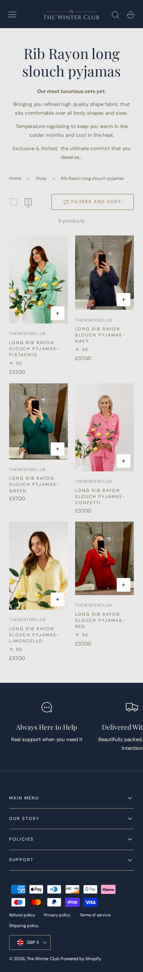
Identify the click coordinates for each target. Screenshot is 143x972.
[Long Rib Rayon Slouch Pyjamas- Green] (38, 421)
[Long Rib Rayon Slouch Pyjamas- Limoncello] (38, 566)
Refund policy (22, 915)
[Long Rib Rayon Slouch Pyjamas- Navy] (104, 272)
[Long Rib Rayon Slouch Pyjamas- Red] (104, 558)
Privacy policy (57, 915)
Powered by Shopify (81, 959)
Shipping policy (24, 925)
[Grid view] (13, 202)
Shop (41, 178)
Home (15, 178)
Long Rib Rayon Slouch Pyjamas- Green (34, 484)
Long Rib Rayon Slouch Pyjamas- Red (100, 620)
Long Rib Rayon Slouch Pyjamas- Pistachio (34, 348)
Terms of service (95, 915)
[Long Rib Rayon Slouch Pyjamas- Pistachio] (38, 279)
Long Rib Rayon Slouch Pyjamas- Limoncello (34, 635)
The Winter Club (44, 959)
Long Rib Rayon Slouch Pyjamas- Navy (100, 335)
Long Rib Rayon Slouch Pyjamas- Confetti (100, 496)
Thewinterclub (27, 333)
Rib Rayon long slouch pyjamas (92, 178)
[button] (12, 15)
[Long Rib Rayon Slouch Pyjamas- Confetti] (104, 427)
